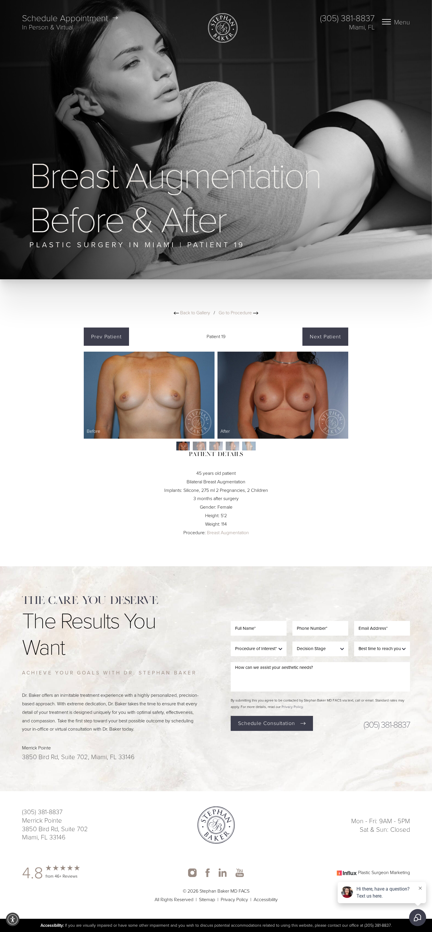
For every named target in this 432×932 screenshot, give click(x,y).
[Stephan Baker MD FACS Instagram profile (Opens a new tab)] (192, 872)
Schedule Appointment (65, 17)
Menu (402, 22)
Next (325, 336)
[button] (12, 919)
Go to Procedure (236, 312)
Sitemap (207, 899)
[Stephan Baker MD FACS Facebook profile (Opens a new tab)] (207, 872)
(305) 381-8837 (347, 17)
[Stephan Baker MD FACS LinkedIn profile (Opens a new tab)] (223, 872)
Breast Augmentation (228, 532)
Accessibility (266, 899)
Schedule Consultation (266, 723)
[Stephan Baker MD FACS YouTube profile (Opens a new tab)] (239, 872)
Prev (106, 336)
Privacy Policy (292, 706)
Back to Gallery (194, 312)
